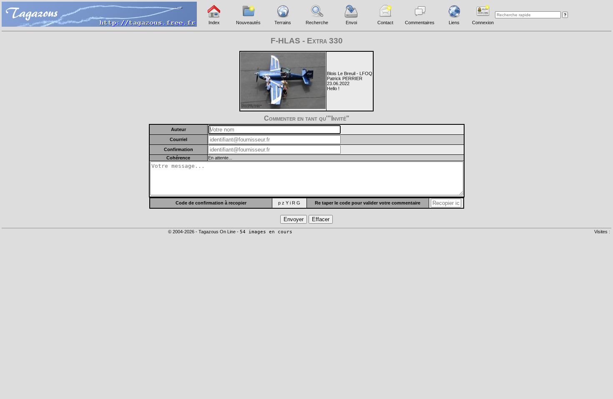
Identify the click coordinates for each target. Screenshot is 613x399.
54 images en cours (266, 232)
